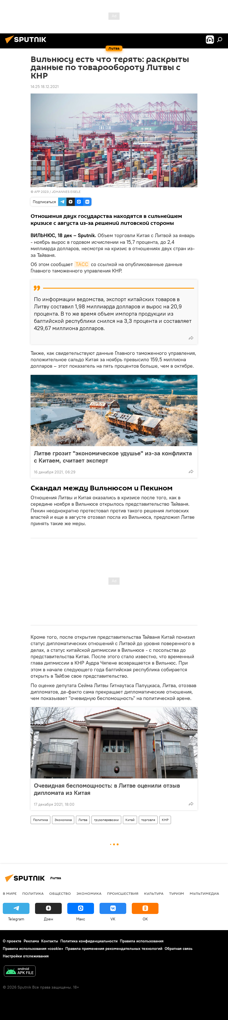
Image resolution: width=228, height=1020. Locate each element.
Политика (40, 820)
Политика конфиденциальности (89, 940)
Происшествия (122, 893)
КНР (165, 820)
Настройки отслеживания (26, 955)
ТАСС (82, 264)
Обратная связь (178, 948)
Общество (60, 893)
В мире (10, 893)
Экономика (63, 820)
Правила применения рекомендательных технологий (113, 948)
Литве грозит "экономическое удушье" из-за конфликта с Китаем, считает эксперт (113, 456)
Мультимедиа (204, 893)
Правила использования (141, 940)
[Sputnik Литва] (27, 44)
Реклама (31, 940)
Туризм (176, 893)
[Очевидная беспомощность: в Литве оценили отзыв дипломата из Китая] (114, 742)
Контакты (49, 940)
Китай (130, 820)
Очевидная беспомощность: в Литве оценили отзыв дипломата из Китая (107, 789)
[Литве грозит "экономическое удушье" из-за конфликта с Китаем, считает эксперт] (114, 410)
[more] (191, 337)
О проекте (12, 940)
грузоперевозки (106, 820)
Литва (82, 820)
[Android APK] (20, 971)
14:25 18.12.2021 (45, 86)
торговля (148, 820)
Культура (153, 893)
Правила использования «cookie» (33, 948)
